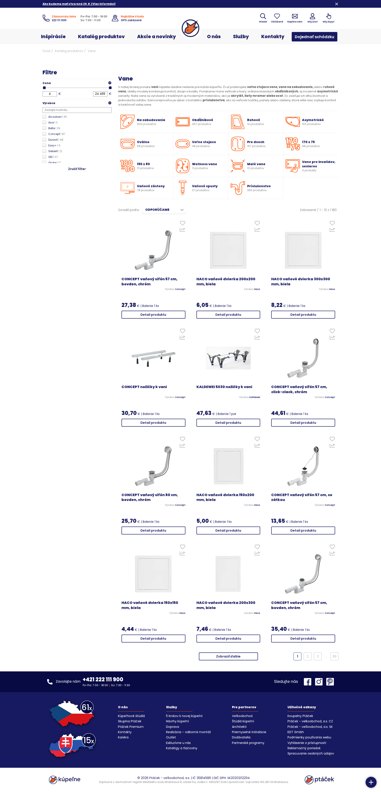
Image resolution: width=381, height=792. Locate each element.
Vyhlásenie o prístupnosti (307, 743)
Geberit (55, 151)
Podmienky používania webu (309, 737)
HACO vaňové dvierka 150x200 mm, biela (225, 497)
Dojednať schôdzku (314, 36)
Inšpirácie (53, 36)
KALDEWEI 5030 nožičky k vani (224, 387)
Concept (56, 134)
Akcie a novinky (156, 36)
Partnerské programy (248, 743)
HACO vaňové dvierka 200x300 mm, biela (225, 605)
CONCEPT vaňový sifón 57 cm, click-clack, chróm (299, 389)
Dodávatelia (241, 737)
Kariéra (123, 737)
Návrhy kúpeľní (177, 721)
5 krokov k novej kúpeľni (184, 716)
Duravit (55, 140)
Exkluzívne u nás (178, 743)
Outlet (171, 737)
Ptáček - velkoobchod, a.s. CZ (310, 721)
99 (334, 656)
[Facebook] (309, 682)
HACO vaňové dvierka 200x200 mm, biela (225, 282)
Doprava (172, 727)
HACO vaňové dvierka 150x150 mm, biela (149, 605)
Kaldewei (254, 397)
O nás (214, 36)
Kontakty (272, 36)
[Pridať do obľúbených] (182, 224)
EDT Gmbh (296, 732)
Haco (257, 289)
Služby (241, 36)
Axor (53, 122)
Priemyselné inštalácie (249, 732)
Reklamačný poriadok (304, 748)
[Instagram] (320, 682)
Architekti (239, 727)
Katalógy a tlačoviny (181, 748)
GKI (53, 157)
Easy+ (54, 145)
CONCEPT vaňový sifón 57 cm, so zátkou (301, 497)
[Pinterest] (330, 682)
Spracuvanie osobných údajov (311, 753)
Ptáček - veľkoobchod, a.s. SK (310, 727)
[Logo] (190, 28)
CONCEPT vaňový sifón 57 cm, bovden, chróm (149, 282)
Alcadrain (57, 117)
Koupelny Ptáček (300, 716)
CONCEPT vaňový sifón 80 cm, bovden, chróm (149, 497)
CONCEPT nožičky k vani (144, 387)
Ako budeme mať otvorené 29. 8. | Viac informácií (79, 4)
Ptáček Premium (131, 727)
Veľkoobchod (242, 716)
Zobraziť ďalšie (228, 656)
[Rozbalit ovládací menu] (371, 782)
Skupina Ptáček (129, 721)
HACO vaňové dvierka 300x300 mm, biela (300, 282)
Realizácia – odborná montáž (188, 732)
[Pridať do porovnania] (182, 231)
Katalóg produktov (101, 36)
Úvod (46, 51)
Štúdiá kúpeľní (243, 721)
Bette (54, 128)
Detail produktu (153, 314)
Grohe (54, 162)
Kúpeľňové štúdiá (131, 716)
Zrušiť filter (77, 169)
